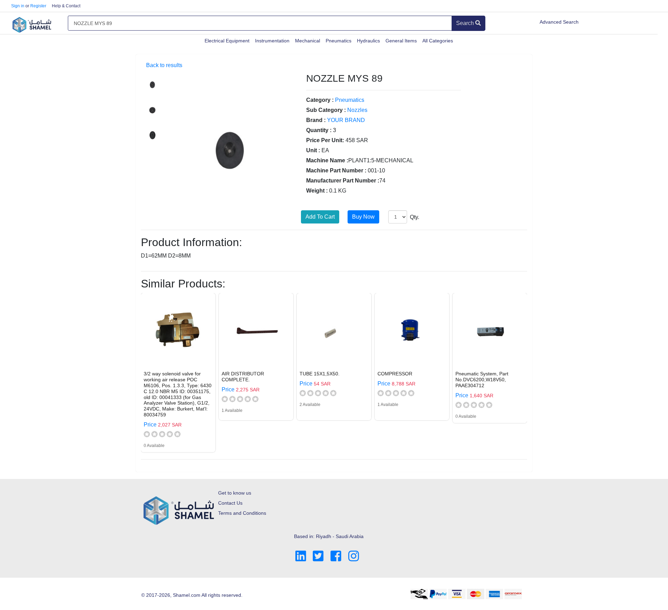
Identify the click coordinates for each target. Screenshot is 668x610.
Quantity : (319, 130)
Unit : (313, 150)
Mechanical (307, 40)
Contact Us (230, 503)
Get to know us (234, 493)
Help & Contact (66, 5)
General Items (401, 40)
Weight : (317, 191)
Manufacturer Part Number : (342, 181)
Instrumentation (272, 40)
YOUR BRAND (346, 120)
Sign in (17, 5)
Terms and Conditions (242, 513)
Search (465, 23)
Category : (320, 100)
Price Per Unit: (325, 140)
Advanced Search (559, 22)
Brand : (316, 120)
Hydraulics (368, 40)
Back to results (164, 65)
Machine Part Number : (336, 170)
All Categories (437, 40)
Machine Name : (327, 160)
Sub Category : (326, 110)
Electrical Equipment (227, 40)
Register (38, 5)
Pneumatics (338, 40)
